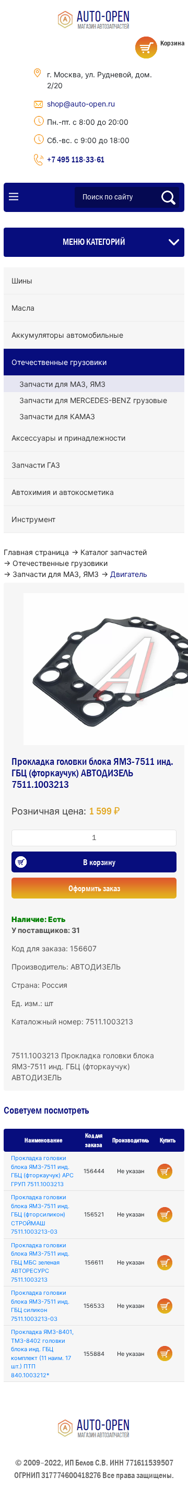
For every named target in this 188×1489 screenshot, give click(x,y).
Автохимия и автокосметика (62, 492)
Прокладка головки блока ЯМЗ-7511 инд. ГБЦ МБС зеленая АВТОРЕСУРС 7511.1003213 (40, 1262)
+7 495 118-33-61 (75, 159)
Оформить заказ (94, 888)
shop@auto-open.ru (81, 103)
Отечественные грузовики (59, 362)
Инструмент (33, 519)
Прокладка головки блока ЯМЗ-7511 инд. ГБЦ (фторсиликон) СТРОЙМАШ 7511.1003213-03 (40, 1214)
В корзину (99, 862)
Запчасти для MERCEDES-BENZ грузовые (93, 400)
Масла (22, 307)
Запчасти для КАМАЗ (57, 416)
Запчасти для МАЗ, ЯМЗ (62, 384)
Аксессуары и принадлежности (68, 437)
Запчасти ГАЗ (35, 464)
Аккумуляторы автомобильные (67, 334)
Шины (21, 280)
